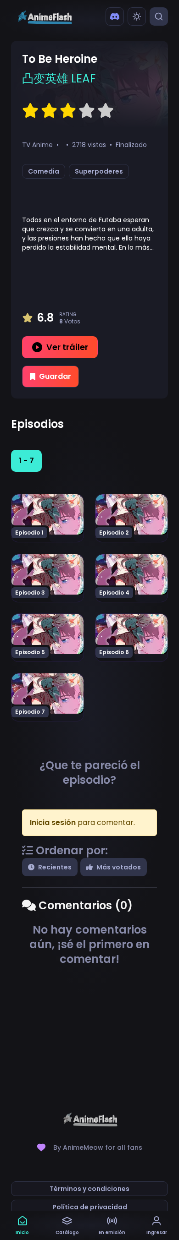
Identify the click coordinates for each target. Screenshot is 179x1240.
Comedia (43, 171)
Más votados (118, 867)
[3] (68, 111)
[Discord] (115, 16)
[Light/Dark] (137, 16)
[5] (105, 111)
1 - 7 (26, 460)
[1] (30, 111)
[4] (86, 111)
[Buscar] (159, 16)
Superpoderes (99, 171)
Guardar (55, 376)
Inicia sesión (53, 822)
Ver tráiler (67, 347)
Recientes (55, 867)
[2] (49, 111)
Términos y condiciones (89, 1188)
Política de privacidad (89, 1207)
